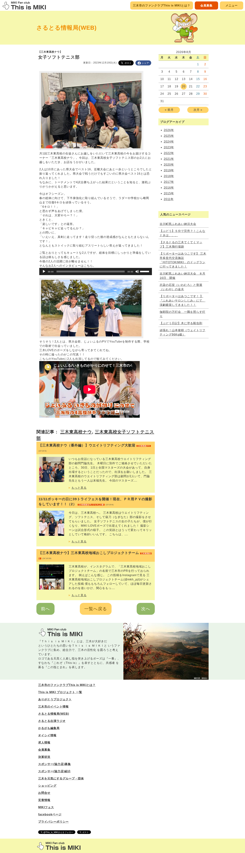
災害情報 (44, 800)
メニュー (231, 5)
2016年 (169, 187)
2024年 (169, 141)
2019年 (169, 170)
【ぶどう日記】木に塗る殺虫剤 (181, 323)
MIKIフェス (46, 807)
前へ (45, 608)
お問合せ (44, 792)
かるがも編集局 (49, 728)
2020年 (169, 164)
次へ (145, 608)
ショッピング (47, 785)
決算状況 (44, 756)
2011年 (169, 199)
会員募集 (206, 5)
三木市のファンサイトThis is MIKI (58, 846)
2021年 (169, 158)
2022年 (169, 153)
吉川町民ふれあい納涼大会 (178, 223)
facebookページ (50, 814)
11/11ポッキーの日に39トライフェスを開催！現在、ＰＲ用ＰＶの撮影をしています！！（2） (95, 501)
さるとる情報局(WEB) (66, 27)
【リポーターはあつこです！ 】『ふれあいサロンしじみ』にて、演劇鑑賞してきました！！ (182, 300)
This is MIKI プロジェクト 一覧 (60, 692)
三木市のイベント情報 (53, 706)
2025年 (169, 135)
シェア (145, 63)
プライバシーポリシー (53, 821)
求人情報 (44, 742)
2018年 (169, 176)
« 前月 (169, 109)
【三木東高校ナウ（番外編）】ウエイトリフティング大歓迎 (94, 447)
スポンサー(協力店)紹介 (54, 771)
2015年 (169, 193)
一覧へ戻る (95, 608)
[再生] (44, 271)
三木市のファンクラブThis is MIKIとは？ (161, 5)
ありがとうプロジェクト (55, 699)
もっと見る (79, 487)
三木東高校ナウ (76, 431)
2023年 (169, 147)
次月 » (198, 109)
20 (183, 86)
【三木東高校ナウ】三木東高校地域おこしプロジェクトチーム (95, 555)
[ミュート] (137, 271)
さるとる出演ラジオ (52, 720)
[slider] (145, 271)
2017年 (169, 181)
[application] (95, 271)
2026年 (169, 130)
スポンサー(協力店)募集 (54, 764)
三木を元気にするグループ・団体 (61, 778)
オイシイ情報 (47, 735)
